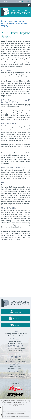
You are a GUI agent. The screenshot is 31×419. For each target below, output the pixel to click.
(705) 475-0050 (17, 367)
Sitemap (15, 406)
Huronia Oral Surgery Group (22, 401)
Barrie (5, 2)
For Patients (17, 319)
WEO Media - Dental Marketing (13, 402)
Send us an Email (17, 343)
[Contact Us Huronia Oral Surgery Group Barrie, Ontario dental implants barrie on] (28, 1)
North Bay (18, 2)
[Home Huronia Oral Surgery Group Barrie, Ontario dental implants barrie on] (15, 12)
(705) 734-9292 (17, 341)
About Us (17, 312)
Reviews (18, 325)
